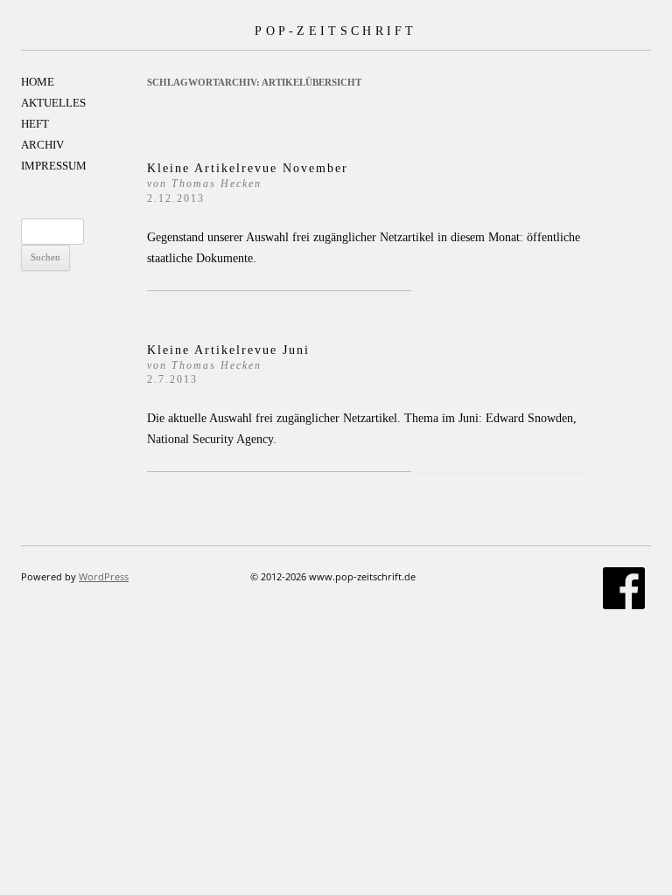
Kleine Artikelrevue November (247, 183)
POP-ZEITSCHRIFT (336, 31)
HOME (37, 81)
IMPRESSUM (54, 165)
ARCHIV (42, 144)
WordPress (104, 576)
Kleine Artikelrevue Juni (228, 364)
